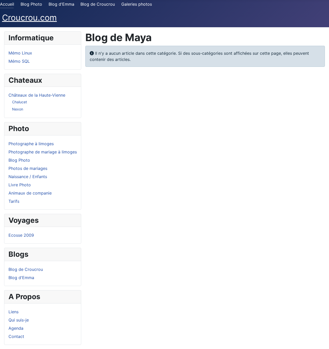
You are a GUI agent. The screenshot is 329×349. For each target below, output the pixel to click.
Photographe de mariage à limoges (42, 151)
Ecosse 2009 (21, 235)
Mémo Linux (20, 53)
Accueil (7, 4)
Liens (13, 311)
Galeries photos (136, 4)
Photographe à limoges (31, 143)
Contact (16, 336)
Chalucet (19, 102)
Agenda (15, 328)
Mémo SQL (19, 61)
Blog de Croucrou (97, 4)
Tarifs (13, 201)
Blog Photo (31, 4)
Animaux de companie (30, 193)
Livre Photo (19, 184)
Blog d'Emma (61, 4)
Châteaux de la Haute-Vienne (36, 95)
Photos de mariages (27, 168)
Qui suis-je (18, 320)
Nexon (17, 109)
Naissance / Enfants (27, 176)
